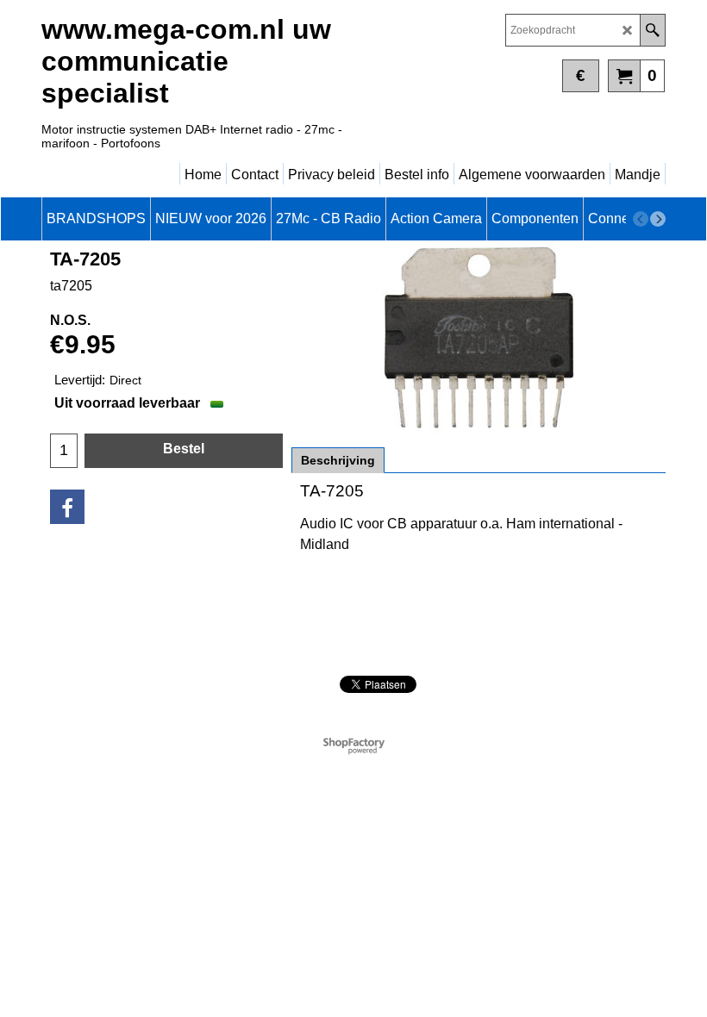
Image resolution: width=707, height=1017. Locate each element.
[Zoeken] (652, 30)
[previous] (640, 219)
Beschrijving (338, 460)
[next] (658, 219)
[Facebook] (67, 507)
